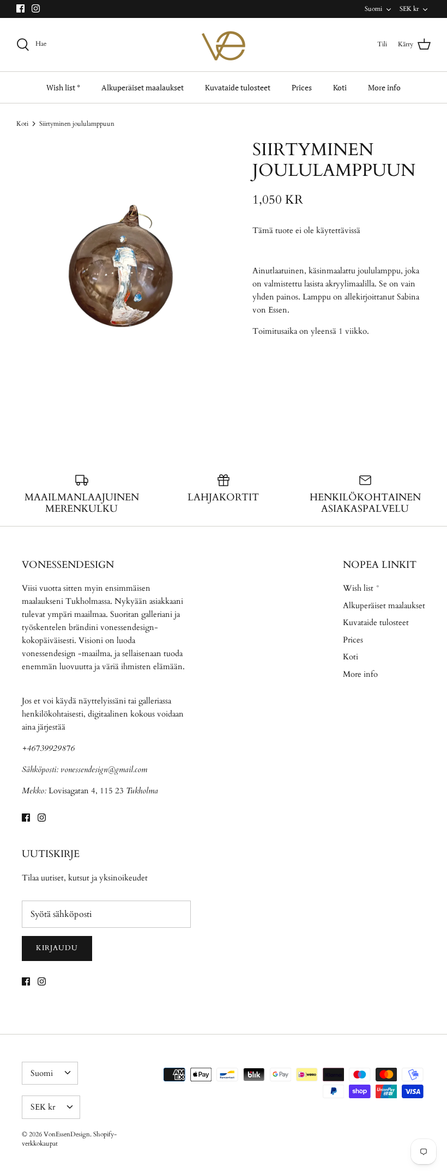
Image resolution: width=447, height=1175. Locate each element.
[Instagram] (36, 8)
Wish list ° (63, 87)
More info (384, 87)
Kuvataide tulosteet (237, 87)
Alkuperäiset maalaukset (142, 87)
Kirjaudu (57, 948)
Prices (302, 87)
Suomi (373, 8)
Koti (340, 87)
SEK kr (409, 8)
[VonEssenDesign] (223, 44)
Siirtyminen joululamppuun (76, 123)
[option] (120, 273)
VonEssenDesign (67, 1134)
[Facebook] (20, 8)
